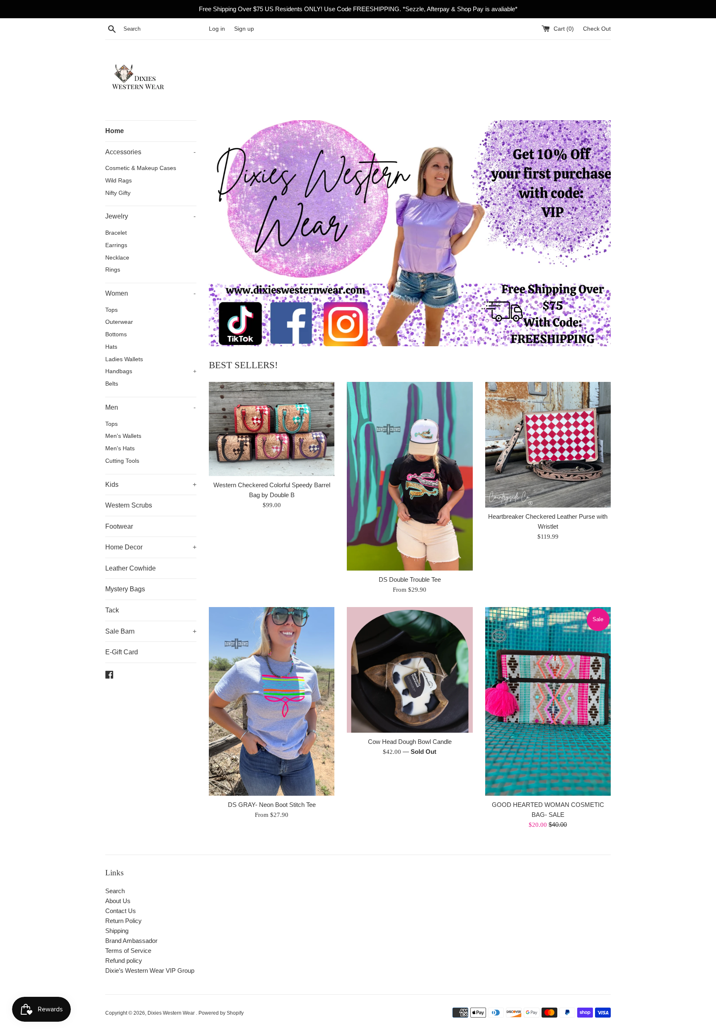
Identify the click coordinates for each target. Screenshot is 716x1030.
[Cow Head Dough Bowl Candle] (409, 670)
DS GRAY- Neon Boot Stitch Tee (272, 804)
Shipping (116, 930)
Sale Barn (150, 631)
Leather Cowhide (130, 568)
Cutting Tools (122, 461)
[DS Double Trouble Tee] (409, 476)
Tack (112, 610)
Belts (111, 384)
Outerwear (119, 322)
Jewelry (150, 216)
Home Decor (150, 547)
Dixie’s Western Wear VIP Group (149, 970)
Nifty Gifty (118, 193)
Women (150, 293)
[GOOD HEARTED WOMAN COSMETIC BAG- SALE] (548, 701)
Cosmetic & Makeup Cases (140, 168)
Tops (111, 310)
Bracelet (116, 233)
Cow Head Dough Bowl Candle (410, 741)
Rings (112, 270)
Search (115, 890)
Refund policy (123, 960)
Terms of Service (128, 950)
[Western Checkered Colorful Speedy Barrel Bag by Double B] (271, 429)
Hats (111, 347)
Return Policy (123, 920)
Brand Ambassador (131, 940)
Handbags (150, 371)
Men (150, 407)
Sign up (244, 29)
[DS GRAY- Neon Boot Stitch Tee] (271, 701)
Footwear (119, 526)
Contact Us (120, 910)
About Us (118, 900)
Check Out (597, 29)
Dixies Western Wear (172, 1013)
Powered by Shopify (221, 1013)
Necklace (117, 258)
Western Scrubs (128, 505)
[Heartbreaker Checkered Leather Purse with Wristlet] (548, 445)
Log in (217, 29)
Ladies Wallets (124, 359)
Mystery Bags (125, 589)
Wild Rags (118, 180)
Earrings (116, 245)
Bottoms (116, 334)
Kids (150, 484)
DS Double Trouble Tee (410, 579)
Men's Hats (120, 448)
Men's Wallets (123, 436)
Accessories (150, 151)
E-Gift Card (121, 652)
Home (114, 130)
